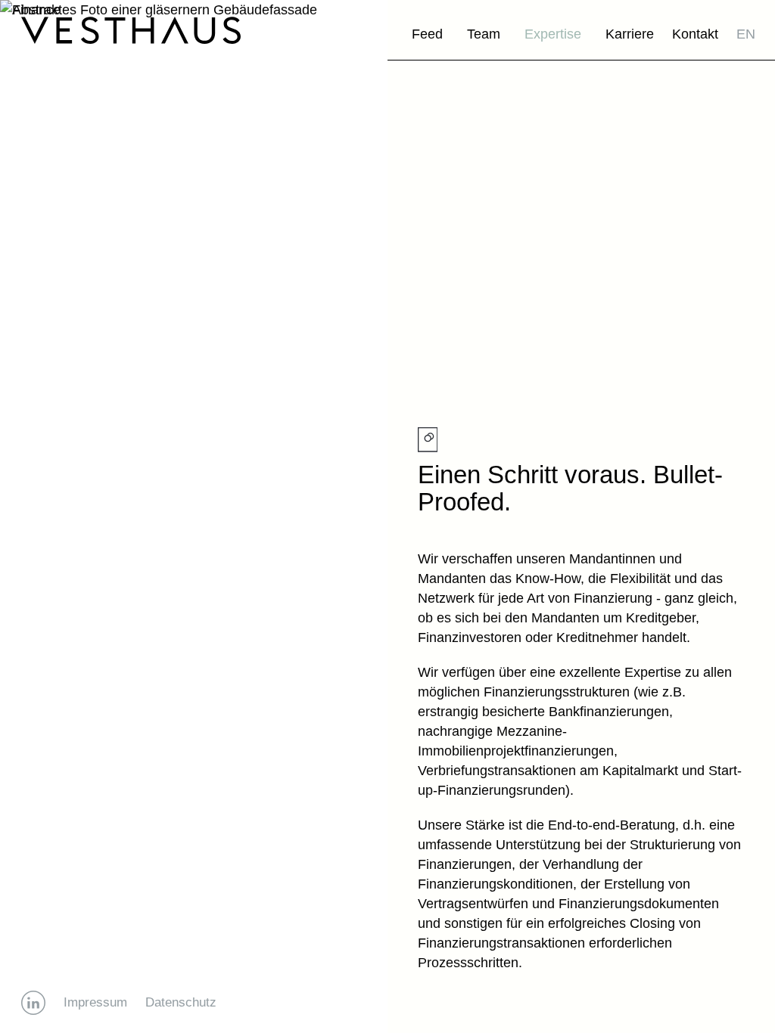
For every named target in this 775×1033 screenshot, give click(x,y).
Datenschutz (180, 1002)
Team (483, 34)
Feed (427, 34)
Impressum (95, 1002)
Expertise (552, 34)
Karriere (629, 34)
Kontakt (695, 34)
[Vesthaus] (131, 30)
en (745, 34)
